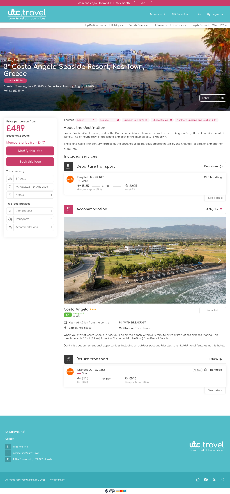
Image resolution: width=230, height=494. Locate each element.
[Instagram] (222, 480)
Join (143, 3)
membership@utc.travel (26, 453)
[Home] (197, 480)
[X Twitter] (214, 480)
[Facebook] (206, 480)
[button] (71, 260)
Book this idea (30, 161)
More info (70, 149)
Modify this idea (30, 151)
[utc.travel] (206, 446)
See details (215, 198)
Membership (158, 14)
